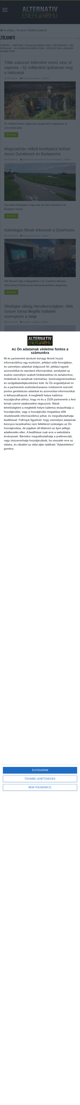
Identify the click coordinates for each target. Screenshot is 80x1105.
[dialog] (40, 718)
